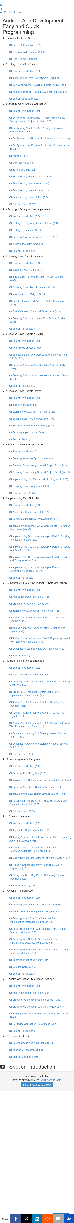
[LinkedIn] (37, 1218)
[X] (26, 1218)
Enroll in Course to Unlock (37, 1084)
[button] (0, 1)
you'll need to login (51, 1080)
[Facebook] (15, 1218)
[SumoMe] (69, 1218)
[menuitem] (1, 5)
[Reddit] (47, 1218)
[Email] (58, 1218)
